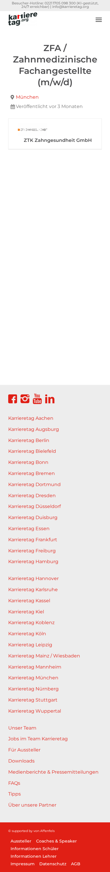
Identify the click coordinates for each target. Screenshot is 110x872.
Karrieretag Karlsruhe (33, 589)
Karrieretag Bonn (28, 462)
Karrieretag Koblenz (31, 622)
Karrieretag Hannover (33, 578)
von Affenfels (44, 831)
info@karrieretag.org (70, 6)
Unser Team (22, 728)
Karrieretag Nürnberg (33, 689)
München (27, 97)
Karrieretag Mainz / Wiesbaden (44, 656)
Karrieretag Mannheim (34, 667)
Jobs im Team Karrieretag (38, 739)
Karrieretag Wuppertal (34, 711)
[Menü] (99, 20)
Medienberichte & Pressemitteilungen (53, 772)
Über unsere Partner (32, 805)
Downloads (21, 761)
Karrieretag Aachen (30, 418)
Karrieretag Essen (29, 528)
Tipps (14, 794)
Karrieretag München (33, 677)
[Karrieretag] (45, 22)
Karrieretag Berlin (28, 440)
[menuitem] (99, 15)
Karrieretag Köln (27, 633)
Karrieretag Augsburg (33, 429)
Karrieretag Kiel (26, 612)
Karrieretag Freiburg (32, 551)
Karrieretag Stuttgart (32, 700)
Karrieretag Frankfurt (32, 539)
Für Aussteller (24, 750)
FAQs (14, 783)
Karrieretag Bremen (31, 473)
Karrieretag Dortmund (34, 484)
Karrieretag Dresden (32, 495)
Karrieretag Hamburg (33, 561)
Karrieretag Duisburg (32, 517)
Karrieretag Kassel (29, 600)
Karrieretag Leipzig (30, 645)
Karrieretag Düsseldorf (34, 506)
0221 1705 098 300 (60, 3)
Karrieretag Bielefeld (32, 451)
